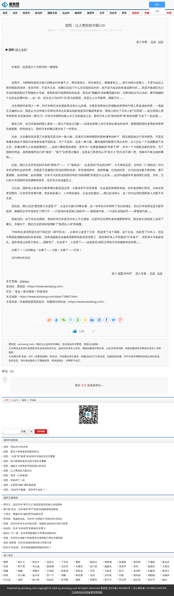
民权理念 (42, 291)
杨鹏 (20, 570)
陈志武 (165, 562)
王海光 (165, 566)
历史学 (113, 12)
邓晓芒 (35, 570)
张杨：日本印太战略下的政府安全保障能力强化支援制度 (33, 537)
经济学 (26, 12)
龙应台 (50, 562)
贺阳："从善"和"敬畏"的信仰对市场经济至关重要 (29, 456)
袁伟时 (137, 570)
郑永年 (35, 562)
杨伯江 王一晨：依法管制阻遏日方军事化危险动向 (29, 533)
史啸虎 (151, 570)
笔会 (17, 291)
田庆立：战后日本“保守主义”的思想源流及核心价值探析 (32, 504)
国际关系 (52, 12)
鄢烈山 (93, 562)
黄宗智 (137, 562)
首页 (5, 12)
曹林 (78, 562)
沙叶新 (108, 575)
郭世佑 (79, 570)
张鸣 (135, 566)
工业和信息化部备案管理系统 (87, 592)
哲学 (124, 12)
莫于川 (108, 579)
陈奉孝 (64, 570)
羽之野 (122, 579)
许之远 (7, 579)
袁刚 (20, 579)
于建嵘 (151, 562)
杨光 (164, 579)
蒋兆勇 (79, 575)
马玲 (92, 570)
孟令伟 (35, 575)
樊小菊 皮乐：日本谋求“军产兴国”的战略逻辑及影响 (30, 509)
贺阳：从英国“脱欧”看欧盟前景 (19, 484)
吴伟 (92, 575)
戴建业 (108, 566)
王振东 (108, 570)
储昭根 (151, 575)
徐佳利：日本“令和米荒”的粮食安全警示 (24, 528)
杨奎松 (151, 566)
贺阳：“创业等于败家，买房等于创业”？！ (25, 489)
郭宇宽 (21, 566)
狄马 (121, 570)
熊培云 (165, 570)
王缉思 (50, 570)
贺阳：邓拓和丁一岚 (14, 480)
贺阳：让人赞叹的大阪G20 (17, 470)
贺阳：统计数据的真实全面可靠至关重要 (24, 461)
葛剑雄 (137, 575)
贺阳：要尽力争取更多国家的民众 (21, 451)
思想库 (135, 12)
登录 (83, 385)
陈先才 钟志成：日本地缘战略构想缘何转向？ (27, 547)
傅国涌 (108, 562)
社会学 (65, 12)
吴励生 (50, 579)
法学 (15, 12)
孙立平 (151, 579)
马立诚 (35, 566)
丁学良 (64, 562)
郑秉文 (93, 579)
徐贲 (5, 566)
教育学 (90, 12)
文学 (102, 12)
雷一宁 (50, 575)
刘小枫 (21, 575)
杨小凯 (35, 579)
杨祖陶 (50, 566)
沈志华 (64, 566)
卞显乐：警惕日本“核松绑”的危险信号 (23, 514)
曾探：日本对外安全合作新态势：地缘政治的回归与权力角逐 (35, 523)
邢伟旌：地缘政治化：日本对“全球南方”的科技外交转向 (32, 518)
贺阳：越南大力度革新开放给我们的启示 (24, 465)
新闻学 (78, 12)
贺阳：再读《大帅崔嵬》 (16, 475)
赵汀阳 (93, 566)
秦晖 (5, 562)
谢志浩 (137, 579)
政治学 (38, 12)
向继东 (79, 566)
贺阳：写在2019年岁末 (15, 446)
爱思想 (11, 5)
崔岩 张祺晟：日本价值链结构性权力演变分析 (27, 542)
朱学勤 (64, 579)
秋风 (5, 575)
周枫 (63, 575)
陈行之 (21, 562)
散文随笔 (28, 291)
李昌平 (122, 566)
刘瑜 (121, 575)
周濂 (5, 570)
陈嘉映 (122, 562)
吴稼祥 (165, 575)
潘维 (78, 579)
